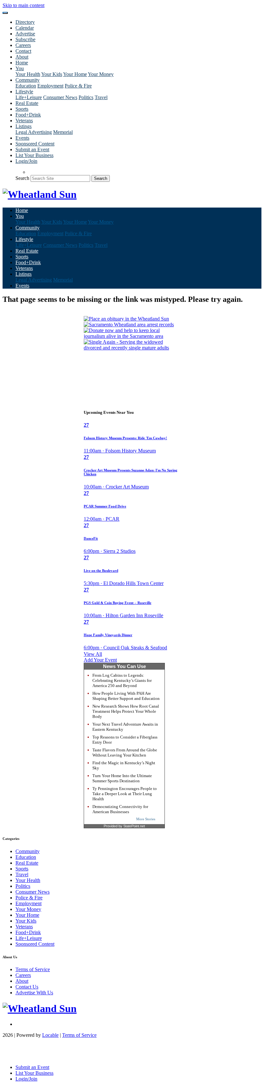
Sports (21, 109)
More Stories (145, 819)
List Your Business (34, 155)
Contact (23, 51)
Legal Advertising (33, 132)
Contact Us (26, 986)
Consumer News (60, 97)
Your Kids (51, 74)
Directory (25, 22)
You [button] (19, 68)
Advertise (25, 33)
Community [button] (27, 80)
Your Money (101, 74)
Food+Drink (28, 114)
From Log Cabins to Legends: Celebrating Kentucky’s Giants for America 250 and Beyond (122, 680)
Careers (23, 45)
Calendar (24, 28)
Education (25, 85)
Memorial (63, 132)
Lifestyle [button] (24, 91)
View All (93, 654)
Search (22, 178)
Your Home (75, 74)
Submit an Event (32, 149)
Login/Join (26, 161)
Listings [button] (23, 126)
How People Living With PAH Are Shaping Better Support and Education (126, 696)
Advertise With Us (34, 992)
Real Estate (26, 103)
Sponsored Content (34, 143)
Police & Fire (78, 85)
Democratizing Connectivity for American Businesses (120, 809)
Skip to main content (23, 5)
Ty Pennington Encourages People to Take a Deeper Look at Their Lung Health (124, 793)
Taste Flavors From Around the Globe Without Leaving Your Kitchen (124, 752)
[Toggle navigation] (5, 13)
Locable (50, 1035)
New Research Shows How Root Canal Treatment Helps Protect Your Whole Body (125, 711)
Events (22, 138)
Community (27, 851)
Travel (101, 97)
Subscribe (25, 39)
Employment (50, 85)
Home (21, 62)
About (21, 57)
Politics (86, 97)
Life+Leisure (28, 97)
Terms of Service (32, 969)
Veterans (24, 120)
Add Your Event (100, 660)
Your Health (27, 74)
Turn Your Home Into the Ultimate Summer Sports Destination (122, 778)
